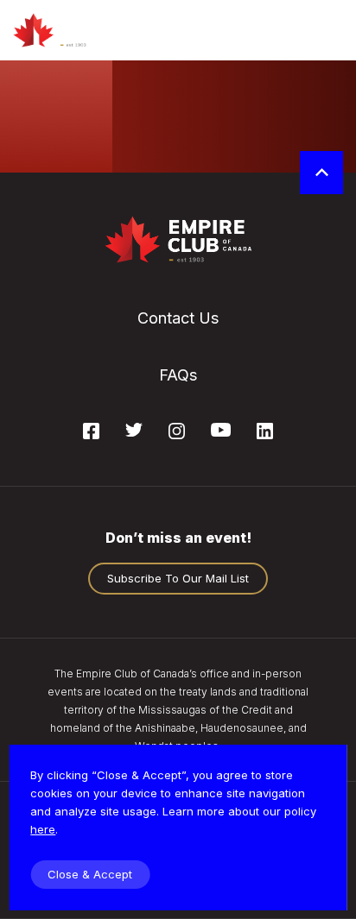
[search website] (280, 30)
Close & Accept (90, 874)
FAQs (178, 375)
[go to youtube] (221, 431)
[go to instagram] (176, 434)
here (42, 829)
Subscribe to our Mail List (178, 578)
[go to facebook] (91, 434)
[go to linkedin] (265, 434)
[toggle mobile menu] (328, 30)
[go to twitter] (134, 431)
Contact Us (178, 318)
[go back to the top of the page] (321, 172)
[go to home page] (67, 30)
